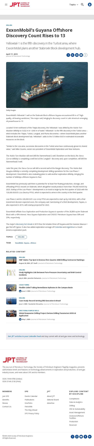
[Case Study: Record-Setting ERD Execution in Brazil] (11, 300)
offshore (33, 243)
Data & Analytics (75, 402)
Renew (5, 403)
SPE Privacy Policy (32, 413)
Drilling (9, 25)
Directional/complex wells (29, 310)
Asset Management (77, 412)
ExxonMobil (19, 243)
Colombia (58, 227)
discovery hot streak (24, 224)
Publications (29, 400)
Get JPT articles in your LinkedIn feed (24, 336)
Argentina (70, 227)
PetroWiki (28, 406)
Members (7, 391)
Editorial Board (53, 400)
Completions (74, 399)
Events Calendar (31, 396)
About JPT (51, 396)
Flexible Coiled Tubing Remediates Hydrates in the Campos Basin (46, 287)
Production (73, 421)
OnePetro (28, 403)
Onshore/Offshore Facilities (76, 417)
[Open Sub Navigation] (77, 4)
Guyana (26, 243)
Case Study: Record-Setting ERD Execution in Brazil (40, 300)
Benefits (5, 400)
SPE (26, 391)
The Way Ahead (31, 410)
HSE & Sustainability (77, 409)
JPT (49, 391)
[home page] (20, 4)
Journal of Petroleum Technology (18, 56)
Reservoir (73, 425)
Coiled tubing (24, 285)
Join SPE (5, 396)
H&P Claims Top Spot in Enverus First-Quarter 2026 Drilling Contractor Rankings (51, 260)
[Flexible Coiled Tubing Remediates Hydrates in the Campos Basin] (11, 287)
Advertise (50, 403)
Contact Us (6, 406)
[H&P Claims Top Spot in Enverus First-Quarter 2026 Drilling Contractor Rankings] (11, 260)
